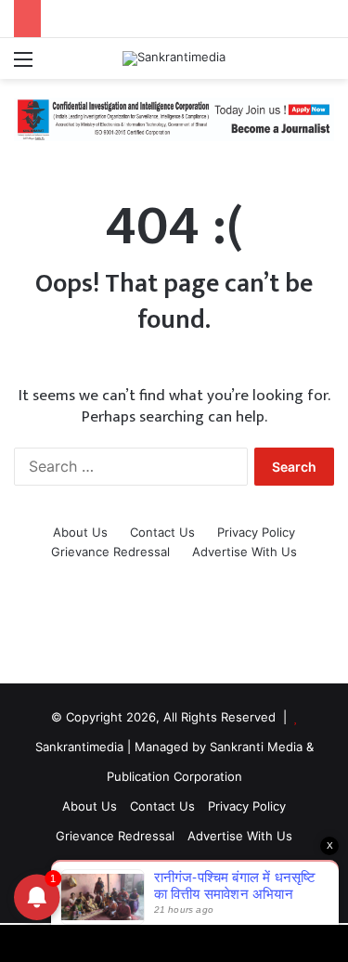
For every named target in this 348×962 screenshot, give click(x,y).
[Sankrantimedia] (174, 58)
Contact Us (162, 532)
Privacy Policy (256, 532)
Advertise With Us (244, 551)
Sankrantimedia (79, 746)
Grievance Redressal (110, 551)
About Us (80, 532)
